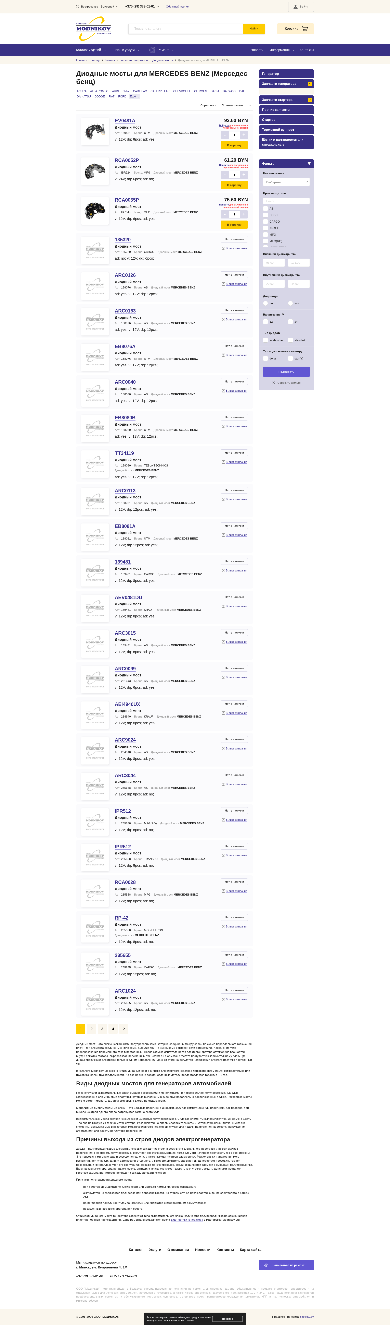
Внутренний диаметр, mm (281, 274)
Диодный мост (128, 127)
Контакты (307, 50)
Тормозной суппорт (278, 129)
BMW (125, 91)
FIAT (111, 96)
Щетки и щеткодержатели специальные (282, 142)
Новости (257, 50)
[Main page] (93, 28)
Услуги (155, 1250)
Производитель (274, 193)
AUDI (115, 91)
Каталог (136, 1250)
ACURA (82, 91)
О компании (178, 1250)
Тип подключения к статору (282, 351)
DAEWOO (229, 91)
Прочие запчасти (276, 109)
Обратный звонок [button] (177, 6)
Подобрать (286, 371)
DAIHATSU (84, 96)
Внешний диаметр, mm (279, 254)
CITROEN (200, 91)
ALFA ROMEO (99, 91)
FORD (122, 96)
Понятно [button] (227, 1318)
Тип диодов (271, 332)
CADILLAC (140, 91)
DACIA (215, 91)
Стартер (268, 119)
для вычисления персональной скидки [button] (233, 126)
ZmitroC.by (307, 1316)
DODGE (99, 96)
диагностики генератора (187, 1219)
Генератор (270, 73)
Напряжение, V (273, 314)
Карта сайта (250, 1250)
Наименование (273, 173)
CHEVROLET (182, 91)
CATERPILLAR (160, 91)
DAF (242, 91)
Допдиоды (270, 296)
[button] (301, 7)
